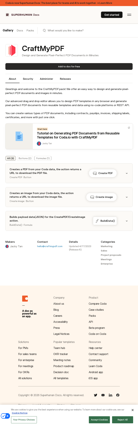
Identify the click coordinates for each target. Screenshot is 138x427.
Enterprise (107, 263)
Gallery (8, 30)
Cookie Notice (19, 413)
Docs (20, 30)
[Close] (132, 410)
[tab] (12, 80)
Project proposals (111, 255)
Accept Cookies (99, 419)
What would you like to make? (66, 30)
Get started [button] (111, 14)
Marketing (106, 246)
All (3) (10, 158)
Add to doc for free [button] (69, 66)
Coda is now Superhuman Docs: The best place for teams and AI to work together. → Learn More (58, 3)
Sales (104, 250)
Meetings (106, 259)
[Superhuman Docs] (22, 15)
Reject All (123, 419)
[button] (128, 173)
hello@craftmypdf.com (49, 246)
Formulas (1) (43, 158)
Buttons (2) (25, 158)
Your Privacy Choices (24, 419)
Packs (30, 30)
